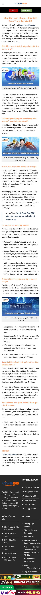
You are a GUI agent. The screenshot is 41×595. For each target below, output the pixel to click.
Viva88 (4, 492)
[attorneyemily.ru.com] (20, 3)
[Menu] (3, 3)
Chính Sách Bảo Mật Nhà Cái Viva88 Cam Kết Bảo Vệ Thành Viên (20, 216)
